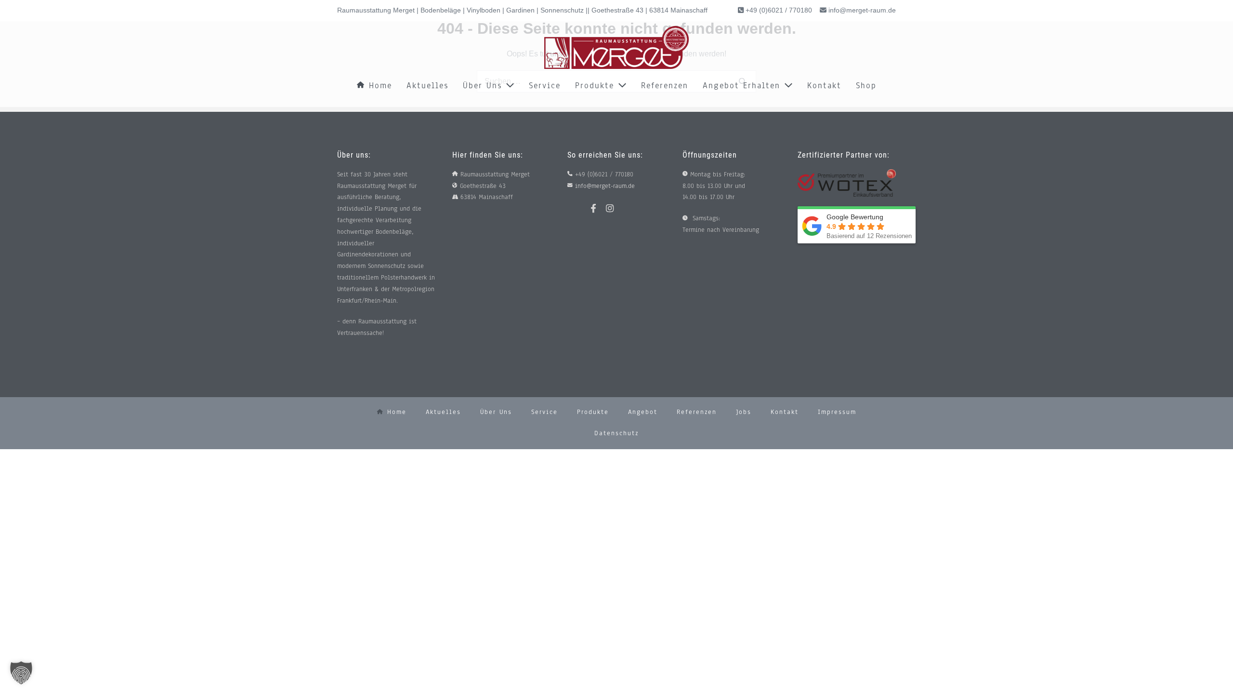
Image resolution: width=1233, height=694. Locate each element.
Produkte (596, 85)
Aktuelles (427, 85)
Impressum (837, 412)
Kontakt (824, 85)
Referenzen (664, 85)
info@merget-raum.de (862, 10)
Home (378, 85)
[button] (21, 673)
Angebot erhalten (743, 85)
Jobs (743, 412)
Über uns (484, 85)
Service (545, 85)
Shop (866, 85)
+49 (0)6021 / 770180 (778, 10)
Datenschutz (616, 433)
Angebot (642, 412)
